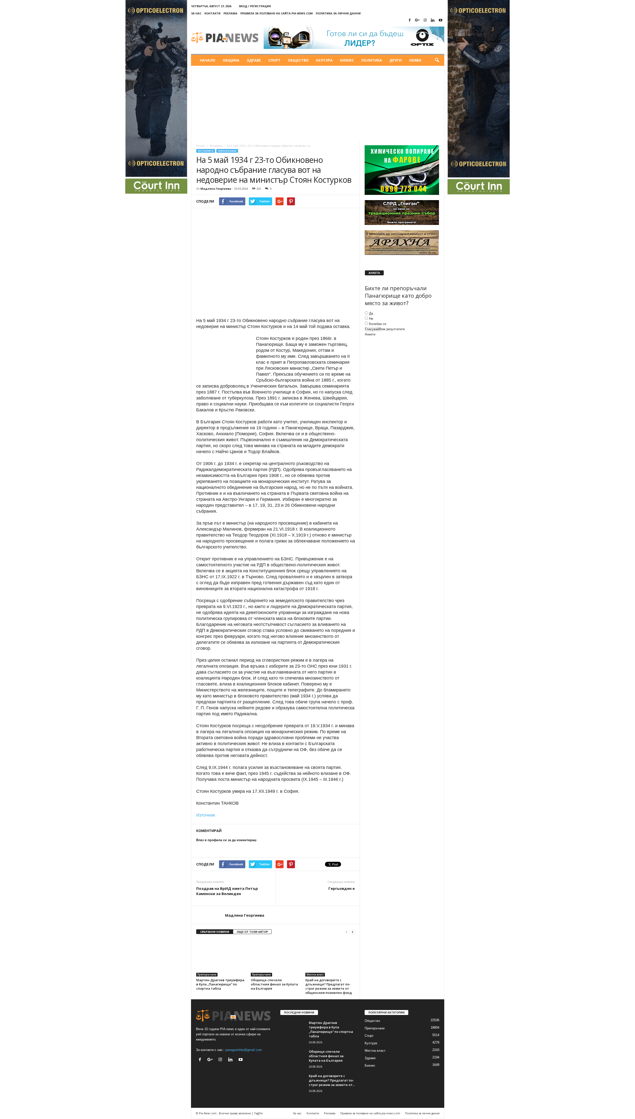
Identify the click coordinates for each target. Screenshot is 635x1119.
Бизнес (347, 60)
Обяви (415, 60)
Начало (207, 60)
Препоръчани (227, 150)
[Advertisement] (317, 103)
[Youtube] (441, 20)
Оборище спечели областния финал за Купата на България (274, 984)
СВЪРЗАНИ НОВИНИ (214, 932)
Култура (324, 60)
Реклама (230, 13)
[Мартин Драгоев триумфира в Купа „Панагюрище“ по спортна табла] (221, 957)
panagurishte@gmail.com (243, 1050)
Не (371, 319)
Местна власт (315, 974)
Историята (216, 145)
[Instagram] (425, 20)
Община (231, 60)
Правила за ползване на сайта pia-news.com (276, 13)
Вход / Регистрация (255, 6)
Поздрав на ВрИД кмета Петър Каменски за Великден (227, 891)
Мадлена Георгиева (215, 188)
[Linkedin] (433, 20)
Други (395, 60)
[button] (436, 60)
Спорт (274, 60)
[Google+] (417, 20)
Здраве (254, 60)
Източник (205, 815)
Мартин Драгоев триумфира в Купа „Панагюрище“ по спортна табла (220, 984)
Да (371, 313)
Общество (298, 60)
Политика (371, 60)
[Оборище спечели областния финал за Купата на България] (275, 957)
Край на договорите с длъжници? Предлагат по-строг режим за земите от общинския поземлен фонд (328, 986)
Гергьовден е (341, 888)
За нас (196, 13)
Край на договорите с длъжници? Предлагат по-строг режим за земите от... (332, 1080)
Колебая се (377, 324)
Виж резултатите (392, 329)
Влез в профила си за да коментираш (226, 840)
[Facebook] (410, 20)
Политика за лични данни (338, 13)
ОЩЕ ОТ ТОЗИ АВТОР (252, 932)
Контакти (212, 13)
